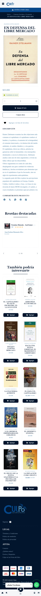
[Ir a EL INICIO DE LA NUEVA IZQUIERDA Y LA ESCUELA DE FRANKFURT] (10, 459)
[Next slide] (36, 253)
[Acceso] (34, 592)
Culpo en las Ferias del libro (11, 557)
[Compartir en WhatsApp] (15, 200)
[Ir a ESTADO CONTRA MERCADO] (10, 331)
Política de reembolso (9, 536)
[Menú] (3, 4)
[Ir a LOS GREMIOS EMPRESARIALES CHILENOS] (10, 417)
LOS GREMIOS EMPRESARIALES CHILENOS (11, 433)
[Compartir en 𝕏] (10, 200)
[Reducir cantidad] (4, 101)
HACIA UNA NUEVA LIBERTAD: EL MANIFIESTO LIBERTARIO (30, 349)
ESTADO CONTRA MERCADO (10, 348)
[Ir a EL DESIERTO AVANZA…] (30, 417)
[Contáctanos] (39, 592)
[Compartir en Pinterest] (20, 200)
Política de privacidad (9, 539)
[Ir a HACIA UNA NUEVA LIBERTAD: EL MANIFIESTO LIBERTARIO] (30, 331)
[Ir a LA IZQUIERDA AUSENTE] (10, 377)
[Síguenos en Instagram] (10, 522)
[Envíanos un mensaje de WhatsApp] (36, 585)
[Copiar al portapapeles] (26, 200)
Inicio (9, 14)
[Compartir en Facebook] (4, 200)
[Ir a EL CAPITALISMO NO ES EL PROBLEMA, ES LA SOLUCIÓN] (10, 288)
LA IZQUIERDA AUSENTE (10, 392)
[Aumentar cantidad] (36, 101)
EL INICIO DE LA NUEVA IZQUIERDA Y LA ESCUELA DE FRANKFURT (11, 477)
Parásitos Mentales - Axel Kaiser (22, 225)
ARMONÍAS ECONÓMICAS (30, 303)
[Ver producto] (7, 226)
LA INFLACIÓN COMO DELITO (30, 474)
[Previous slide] (4, 253)
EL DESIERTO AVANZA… (30, 432)
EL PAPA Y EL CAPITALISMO (30, 392)
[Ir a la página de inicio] (10, 4)
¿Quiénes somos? (8, 551)
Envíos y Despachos (9, 554)
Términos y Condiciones (10, 533)
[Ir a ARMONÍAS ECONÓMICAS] (30, 288)
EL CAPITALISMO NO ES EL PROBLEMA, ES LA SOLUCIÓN (10, 304)
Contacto (5, 548)
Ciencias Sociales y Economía (22, 14)
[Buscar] (6, 592)
